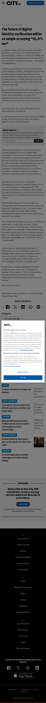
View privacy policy (26, 350)
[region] (23, 351)
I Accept (23, 377)
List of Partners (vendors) (12, 366)
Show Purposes (23, 372)
